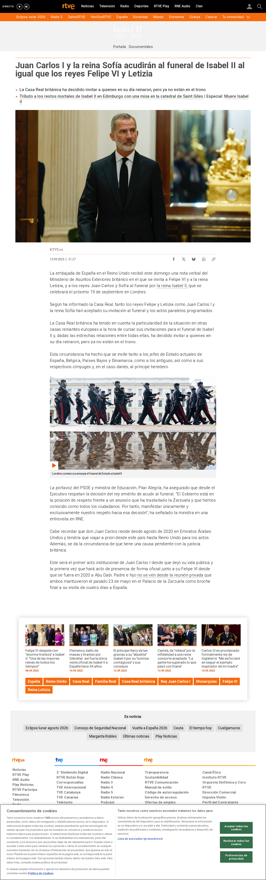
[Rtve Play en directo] (19, 6)
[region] (133, 842)
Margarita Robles (103, 736)
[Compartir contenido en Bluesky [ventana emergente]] (194, 258)
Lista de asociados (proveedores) (140, 838)
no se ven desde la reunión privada (170, 575)
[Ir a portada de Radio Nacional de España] (121, 761)
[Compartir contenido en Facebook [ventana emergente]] (174, 258)
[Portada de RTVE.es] (68, 6)
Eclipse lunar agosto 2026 (47, 728)
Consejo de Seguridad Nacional (100, 728)
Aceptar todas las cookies (236, 828)
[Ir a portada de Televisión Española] (76, 761)
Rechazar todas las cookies (236, 842)
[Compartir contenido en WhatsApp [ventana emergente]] (204, 258)
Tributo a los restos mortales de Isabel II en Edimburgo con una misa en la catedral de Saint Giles (111, 96)
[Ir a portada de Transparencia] (199, 761)
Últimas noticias (136, 736)
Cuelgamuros (229, 728)
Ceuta (178, 728)
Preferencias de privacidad (236, 857)
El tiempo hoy (201, 728)
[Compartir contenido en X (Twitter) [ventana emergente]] (184, 258)
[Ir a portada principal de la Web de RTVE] (32, 759)
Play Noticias (166, 736)
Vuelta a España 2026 (149, 728)
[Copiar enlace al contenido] (214, 258)
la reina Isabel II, (173, 285)
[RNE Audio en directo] (26, 6)
